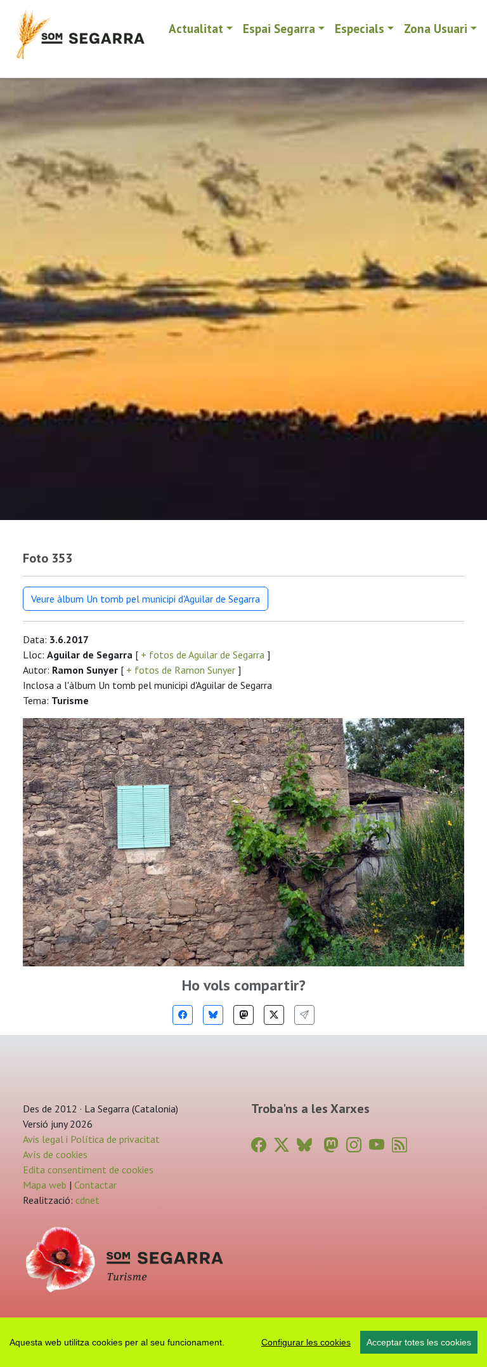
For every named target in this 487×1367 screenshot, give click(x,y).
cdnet (86, 1200)
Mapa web (45, 1184)
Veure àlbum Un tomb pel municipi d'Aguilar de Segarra (145, 598)
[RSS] (399, 1145)
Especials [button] (359, 28)
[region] (243, 1342)
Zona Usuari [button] (435, 28)
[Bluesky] (213, 1015)
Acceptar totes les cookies (419, 1342)
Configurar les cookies (306, 1342)
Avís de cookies (55, 1154)
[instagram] (353, 1145)
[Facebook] (182, 1015)
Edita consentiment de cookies (88, 1169)
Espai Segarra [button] (279, 28)
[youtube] (376, 1145)
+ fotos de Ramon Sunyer (181, 669)
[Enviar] (304, 1015)
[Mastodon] (243, 1015)
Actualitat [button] (196, 28)
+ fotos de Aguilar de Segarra (202, 654)
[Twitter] (274, 1015)
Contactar (95, 1184)
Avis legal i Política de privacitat (91, 1139)
